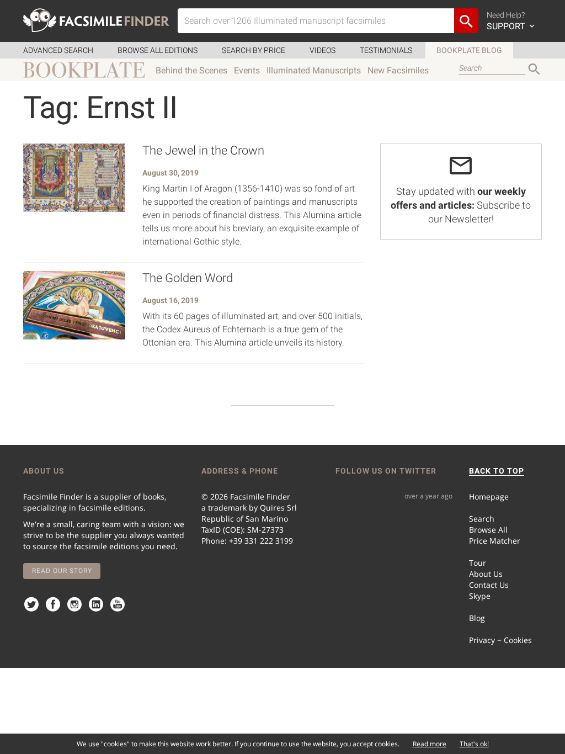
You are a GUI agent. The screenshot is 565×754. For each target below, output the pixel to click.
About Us (486, 574)
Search (481, 518)
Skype (480, 596)
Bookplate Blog (469, 50)
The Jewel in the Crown (203, 150)
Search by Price (253, 50)
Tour (477, 562)
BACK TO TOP (496, 470)
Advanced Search (58, 50)
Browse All (488, 529)
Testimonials (386, 50)
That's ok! (474, 743)
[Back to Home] (96, 20)
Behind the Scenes (191, 70)
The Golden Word (187, 278)
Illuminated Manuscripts (313, 70)
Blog (477, 618)
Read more (429, 743)
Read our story (62, 571)
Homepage (489, 496)
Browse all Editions (158, 50)
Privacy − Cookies (500, 640)
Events (247, 70)
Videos (322, 50)
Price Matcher (494, 540)
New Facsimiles (398, 70)
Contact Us (489, 585)
